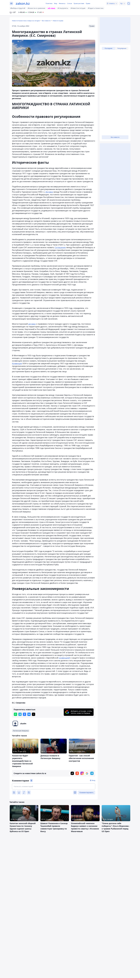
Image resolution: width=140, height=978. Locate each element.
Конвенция (17, 363)
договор (32, 324)
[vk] (29, 714)
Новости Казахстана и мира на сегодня (26, 21)
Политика (49, 3)
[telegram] (20, 714)
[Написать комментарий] (53, 786)
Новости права (58, 21)
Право (88, 3)
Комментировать (87, 792)
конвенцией (64, 658)
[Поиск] (128, 3)
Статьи (69, 3)
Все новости (46, 21)
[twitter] (33, 714)
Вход (93, 780)
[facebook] (24, 714)
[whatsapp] (15, 714)
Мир (55, 3)
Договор (49, 192)
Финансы (62, 3)
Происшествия (79, 3)
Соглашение (60, 247)
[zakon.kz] (23, 3)
